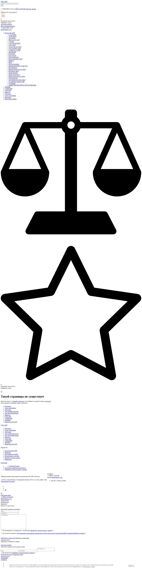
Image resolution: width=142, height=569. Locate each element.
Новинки (8, 452)
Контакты (8, 97)
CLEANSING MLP (15, 48)
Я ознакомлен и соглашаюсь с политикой (28, 530)
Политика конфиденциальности (15, 468)
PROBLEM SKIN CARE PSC (18, 66)
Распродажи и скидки (12, 456)
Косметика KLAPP (11, 422)
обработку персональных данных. (23, 553)
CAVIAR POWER (14, 43)
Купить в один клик (22, 538)
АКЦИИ (7, 87)
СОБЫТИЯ (8, 89)
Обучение (8, 94)
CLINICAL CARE (14, 50)
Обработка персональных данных (16, 469)
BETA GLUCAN (14, 40)
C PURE (11, 41)
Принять (131, 566)
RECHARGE (13, 68)
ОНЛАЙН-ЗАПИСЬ (4, 559)
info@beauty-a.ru (6, 29)
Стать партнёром (10, 95)
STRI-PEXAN (13, 78)
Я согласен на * (19, 553)
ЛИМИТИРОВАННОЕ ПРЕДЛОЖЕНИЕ (22, 85)
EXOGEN (12, 54)
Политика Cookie (89, 566)
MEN (10, 62)
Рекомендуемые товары (12, 458)
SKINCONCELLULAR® (17, 76)
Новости (7, 92)
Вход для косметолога (8, 26)
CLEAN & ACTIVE (15, 47)
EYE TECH (12, 55)
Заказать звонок (31, 9)
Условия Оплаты (14, 466)
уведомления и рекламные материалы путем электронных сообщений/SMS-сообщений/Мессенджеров (51, 533)
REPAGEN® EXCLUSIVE (17, 69)
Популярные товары (11, 454)
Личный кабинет (6, 24)
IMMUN (11, 61)
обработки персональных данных (41, 530)
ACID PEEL (13, 36)
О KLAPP (8, 90)
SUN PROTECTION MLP (17, 80)
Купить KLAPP (10, 33)
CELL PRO (12, 45)
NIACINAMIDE (14, 64)
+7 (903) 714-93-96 (19, 9)
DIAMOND (12, 52)
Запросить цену (18, 554)
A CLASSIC (12, 35)
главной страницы (18, 401)
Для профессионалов (11, 411)
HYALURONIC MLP (15, 59)
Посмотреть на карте (8, 481)
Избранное (8, 459)
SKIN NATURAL (14, 75)
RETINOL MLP (14, 71)
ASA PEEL (12, 38)
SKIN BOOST (13, 73)
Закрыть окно (5, 540)
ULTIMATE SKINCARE (17, 82)
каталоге (48, 401)
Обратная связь (6, 495)
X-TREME (12, 83)
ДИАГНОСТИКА (11, 99)
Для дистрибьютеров (11, 413)
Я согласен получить (44, 533)
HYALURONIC (14, 57)
